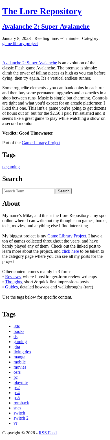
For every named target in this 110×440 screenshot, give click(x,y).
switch (19, 413)
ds (15, 336)
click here (70, 251)
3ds (17, 326)
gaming (13, 166)
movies (20, 367)
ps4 (17, 392)
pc (4, 166)
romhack (21, 402)
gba (17, 346)
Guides (11, 286)
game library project (20, 43)
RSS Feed (48, 432)
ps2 (17, 387)
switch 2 (21, 418)
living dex (22, 351)
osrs (17, 372)
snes (17, 407)
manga (19, 356)
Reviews (13, 276)
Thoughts (13, 281)
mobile (20, 362)
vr (15, 423)
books (19, 331)
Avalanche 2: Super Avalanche (29, 62)
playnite (21, 382)
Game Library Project (41, 142)
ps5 (17, 397)
